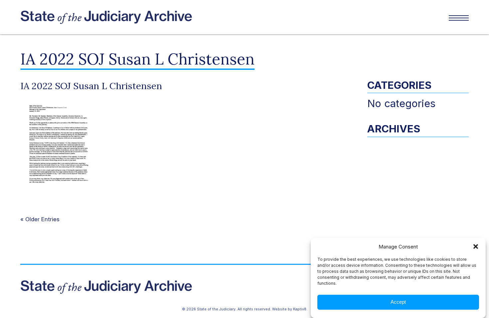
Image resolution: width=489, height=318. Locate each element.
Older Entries (42, 219)
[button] (475, 246)
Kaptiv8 (299, 309)
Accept (398, 302)
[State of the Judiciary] (132, 17)
